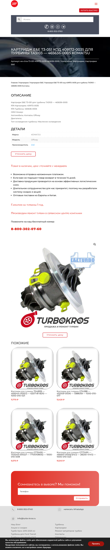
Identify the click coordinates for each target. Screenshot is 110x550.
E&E (33, 145)
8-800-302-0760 (55, 31)
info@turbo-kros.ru (26, 518)
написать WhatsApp (74, 509)
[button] (94, 244)
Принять (96, 543)
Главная (14, 83)
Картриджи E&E (36, 83)
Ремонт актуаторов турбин (68, 531)
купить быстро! (89, 10)
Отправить (82, 498)
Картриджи (78, 61)
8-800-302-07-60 (26, 229)
